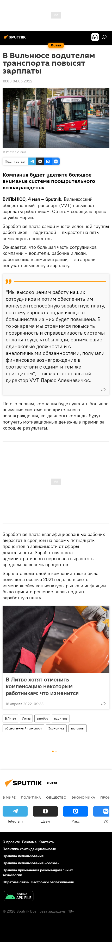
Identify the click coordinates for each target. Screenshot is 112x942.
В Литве (10, 718)
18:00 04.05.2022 (17, 81)
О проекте (11, 842)
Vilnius (21, 152)
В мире (9, 797)
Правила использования (23, 856)
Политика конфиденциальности (29, 849)
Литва (26, 718)
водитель (60, 718)
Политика (31, 797)
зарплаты (77, 728)
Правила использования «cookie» (31, 863)
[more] (103, 389)
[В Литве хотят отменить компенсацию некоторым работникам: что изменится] (56, 639)
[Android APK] (18, 897)
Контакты (46, 842)
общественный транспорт (23, 728)
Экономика (56, 728)
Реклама (29, 842)
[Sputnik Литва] (16, 39)
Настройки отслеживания (52, 882)
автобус (42, 718)
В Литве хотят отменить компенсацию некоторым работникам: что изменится (42, 686)
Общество (56, 797)
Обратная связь (16, 882)
